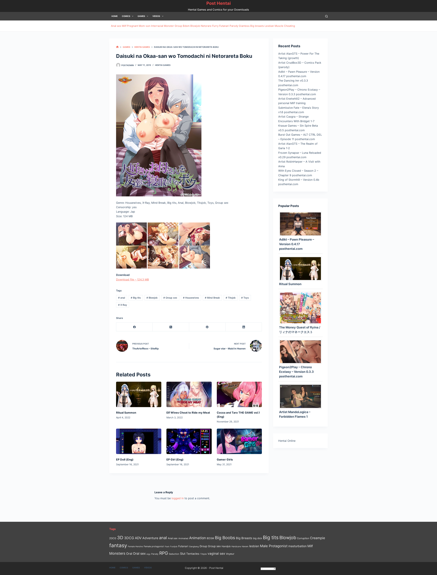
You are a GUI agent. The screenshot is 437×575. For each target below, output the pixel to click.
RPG (163, 553)
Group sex (170, 297)
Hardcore (236, 546)
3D (120, 537)
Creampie (317, 538)
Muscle (279, 25)
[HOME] (117, 47)
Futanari (224, 25)
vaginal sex (216, 554)
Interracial (157, 25)
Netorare (206, 25)
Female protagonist (154, 546)
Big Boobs (225, 537)
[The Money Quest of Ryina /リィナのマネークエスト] (301, 307)
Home (114, 16)
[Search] (326, 16)
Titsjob (231, 297)
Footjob (173, 546)
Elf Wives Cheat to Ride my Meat (188, 412)
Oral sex (139, 553)
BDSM (210, 538)
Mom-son (144, 25)
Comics (126, 16)
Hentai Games (163, 65)
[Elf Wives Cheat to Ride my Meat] (189, 394)
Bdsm (186, 25)
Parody (234, 25)
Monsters (117, 553)
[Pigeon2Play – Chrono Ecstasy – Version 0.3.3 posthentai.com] (301, 351)
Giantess (244, 25)
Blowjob (195, 25)
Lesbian (269, 25)
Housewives (191, 297)
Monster (169, 25)
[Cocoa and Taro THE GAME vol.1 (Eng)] (239, 394)
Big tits (136, 297)
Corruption (303, 538)
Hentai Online (286, 440)
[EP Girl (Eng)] (189, 441)
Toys (245, 297)
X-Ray (122, 304)
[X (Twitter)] (171, 327)
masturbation (297, 546)
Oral (129, 553)
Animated (183, 538)
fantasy (118, 545)
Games (141, 16)
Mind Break (212, 297)
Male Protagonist (273, 546)
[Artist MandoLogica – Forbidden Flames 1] (301, 396)
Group (178, 25)
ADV (138, 538)
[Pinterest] (207, 327)
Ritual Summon (126, 412)
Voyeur (230, 553)
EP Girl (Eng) (175, 459)
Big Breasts (244, 538)
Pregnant (132, 25)
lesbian (254, 546)
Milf (124, 25)
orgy (148, 554)
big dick (257, 538)
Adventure (150, 538)
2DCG (112, 538)
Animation (197, 538)
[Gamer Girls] (239, 441)
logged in (178, 498)
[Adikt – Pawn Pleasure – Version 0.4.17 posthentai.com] (301, 223)
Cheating (289, 25)
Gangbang (194, 546)
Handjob (226, 546)
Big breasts (257, 25)
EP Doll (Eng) (124, 459)
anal (121, 297)
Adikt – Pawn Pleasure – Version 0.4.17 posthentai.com (296, 244)
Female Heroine (135, 546)
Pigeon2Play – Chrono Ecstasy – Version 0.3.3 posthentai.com (296, 371)
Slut (182, 553)
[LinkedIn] (243, 327)
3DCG (129, 538)
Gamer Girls (225, 459)
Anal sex (116, 25)
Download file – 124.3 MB (132, 279)
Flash (167, 546)
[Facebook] (134, 327)
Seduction (174, 554)
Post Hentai (218, 3)
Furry (215, 25)
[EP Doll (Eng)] (138, 441)
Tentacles (192, 553)
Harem (245, 546)
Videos (156, 16)
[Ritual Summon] (138, 394)
